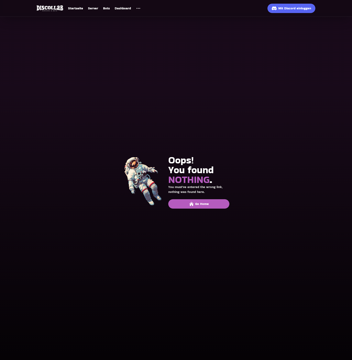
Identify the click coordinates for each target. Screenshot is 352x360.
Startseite (75, 8)
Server (93, 8)
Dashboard (123, 8)
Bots (106, 8)
